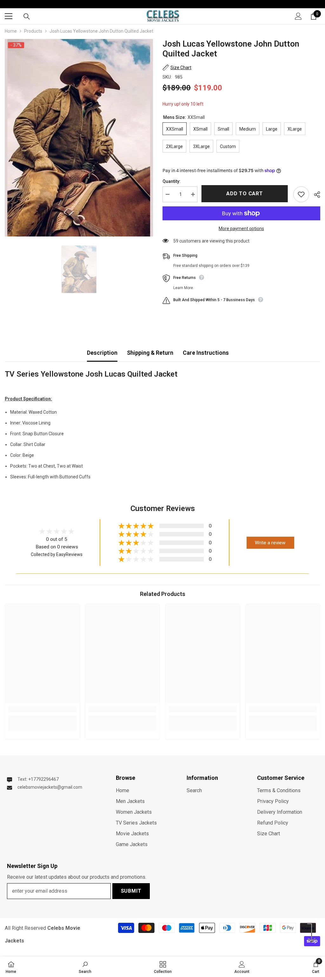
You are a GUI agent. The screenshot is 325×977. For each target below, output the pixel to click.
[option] (79, 137)
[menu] (8, 16)
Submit (131, 891)
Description (102, 352)
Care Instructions (206, 352)
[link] (42, 709)
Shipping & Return (150, 352)
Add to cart (245, 194)
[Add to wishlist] (301, 194)
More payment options (241, 228)
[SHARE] (314, 194)
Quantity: (171, 181)
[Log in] (298, 16)
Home (11, 31)
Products (33, 31)
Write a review (270, 543)
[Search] (26, 16)
